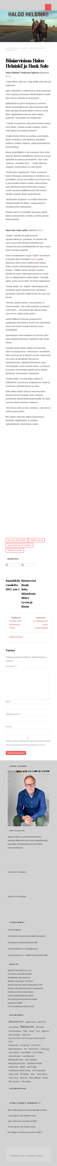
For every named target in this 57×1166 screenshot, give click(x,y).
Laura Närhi (26, 1052)
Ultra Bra (23, 1078)
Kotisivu (9, 727)
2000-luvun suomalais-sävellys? (20, 974)
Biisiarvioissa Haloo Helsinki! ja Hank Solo (27, 63)
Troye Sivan (13, 1078)
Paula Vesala (13, 1067)
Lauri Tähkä (38, 1052)
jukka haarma (12, 48)
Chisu (25, 1031)
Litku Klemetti (14, 1056)
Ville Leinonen (14, 1082)
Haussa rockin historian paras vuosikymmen (25, 988)
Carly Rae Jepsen (14, 1031)
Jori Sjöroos (35, 1045)
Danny (31, 1031)
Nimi (8, 702)
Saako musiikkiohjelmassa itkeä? (21, 996)
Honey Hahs (13, 1045)
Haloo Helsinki (17, 540)
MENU (48, 7)
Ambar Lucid (30, 1022)
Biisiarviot (27, 1026)
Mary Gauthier (31, 1060)
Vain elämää (35, 1078)
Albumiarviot (16, 1021)
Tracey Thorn (41, 1074)
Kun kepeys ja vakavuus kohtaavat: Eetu (22, 943)
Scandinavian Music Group (19, 1070)
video (33, 259)
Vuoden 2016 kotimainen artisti (15, 624)
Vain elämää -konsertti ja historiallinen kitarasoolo (26, 936)
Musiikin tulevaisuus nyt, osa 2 (20, 970)
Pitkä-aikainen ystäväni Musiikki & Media (30, 1110)
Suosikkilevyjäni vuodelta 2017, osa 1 (17, 585)
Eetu (38, 1031)
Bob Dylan (40, 1027)
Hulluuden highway (20, 545)
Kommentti (11, 666)
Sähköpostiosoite (13, 714)
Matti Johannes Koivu (16, 1063)
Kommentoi (11, 50)
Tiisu (32, 1074)
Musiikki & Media (34, 1063)
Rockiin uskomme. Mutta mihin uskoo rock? (25, 985)
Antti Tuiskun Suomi (28, 1116)
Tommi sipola (13, 1116)
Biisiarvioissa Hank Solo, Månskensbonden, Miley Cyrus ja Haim (33, 593)
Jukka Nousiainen (15, 1049)
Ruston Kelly (32, 1067)
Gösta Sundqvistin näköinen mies (21, 1006)
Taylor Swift (13, 1074)
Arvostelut (34, 48)
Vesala (45, 1078)
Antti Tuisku (13, 1027)
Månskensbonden (15, 1060)
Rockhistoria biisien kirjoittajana (21, 992)
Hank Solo (37, 540)
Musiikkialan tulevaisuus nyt (19, 978)
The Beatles (24, 1074)
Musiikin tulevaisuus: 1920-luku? (20, 981)
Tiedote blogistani (14, 930)
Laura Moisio (13, 1052)
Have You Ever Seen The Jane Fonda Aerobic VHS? (26, 1040)
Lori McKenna (28, 1056)
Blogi (42, 48)
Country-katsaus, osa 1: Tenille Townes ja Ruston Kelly (28, 955)
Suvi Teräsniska (38, 1070)
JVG (25, 1049)
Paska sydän (15, 550)
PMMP (22, 1067)
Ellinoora (45, 1031)
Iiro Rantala (24, 1045)
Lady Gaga (45, 1049)
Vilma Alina (26, 1082)
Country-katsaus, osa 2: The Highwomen (23, 949)
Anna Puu (41, 1022)
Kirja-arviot (34, 1049)
